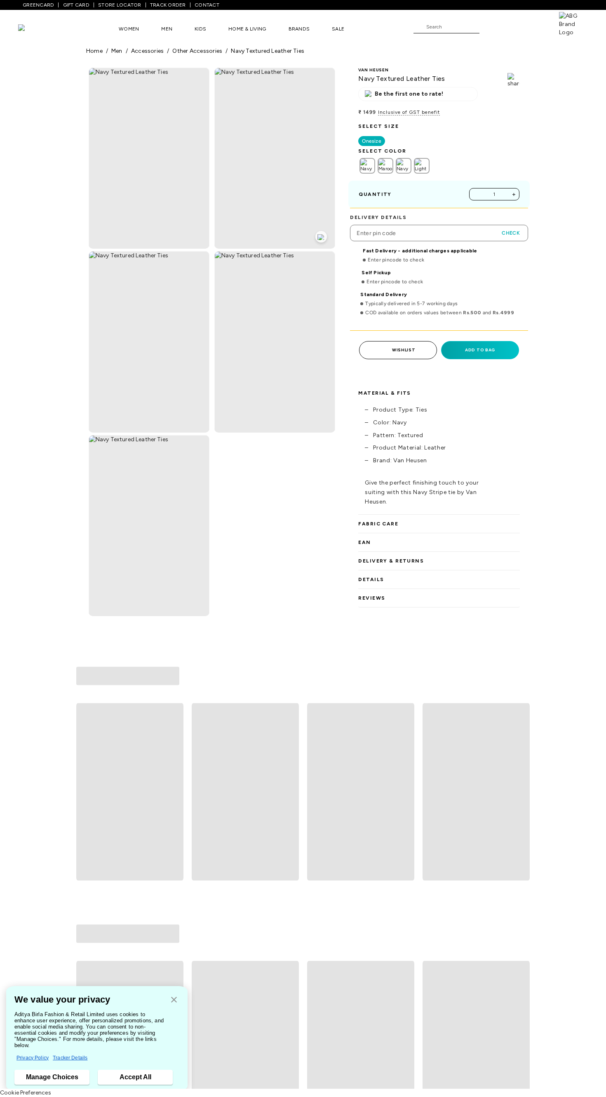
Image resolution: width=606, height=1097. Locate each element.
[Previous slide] (86, 731)
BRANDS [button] (299, 29)
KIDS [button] (200, 29)
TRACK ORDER (168, 5)
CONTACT (207, 5)
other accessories (197, 50)
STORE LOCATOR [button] (119, 5)
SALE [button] (338, 29)
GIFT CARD (76, 5)
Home (94, 50)
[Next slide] (520, 731)
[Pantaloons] (33, 28)
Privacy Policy (32, 1058)
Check (511, 233)
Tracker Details (70, 1058)
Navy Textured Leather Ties (267, 50)
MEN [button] (166, 29)
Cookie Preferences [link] (25, 1092)
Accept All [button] (135, 1077)
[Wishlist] (489, 27)
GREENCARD (38, 5)
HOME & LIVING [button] (247, 29)
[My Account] (513, 26)
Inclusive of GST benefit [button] (409, 112)
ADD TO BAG (480, 350)
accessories (147, 50)
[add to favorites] (173, 800)
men (116, 50)
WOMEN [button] (129, 29)
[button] (174, 1000)
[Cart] (535, 26)
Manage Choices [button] (52, 1077)
